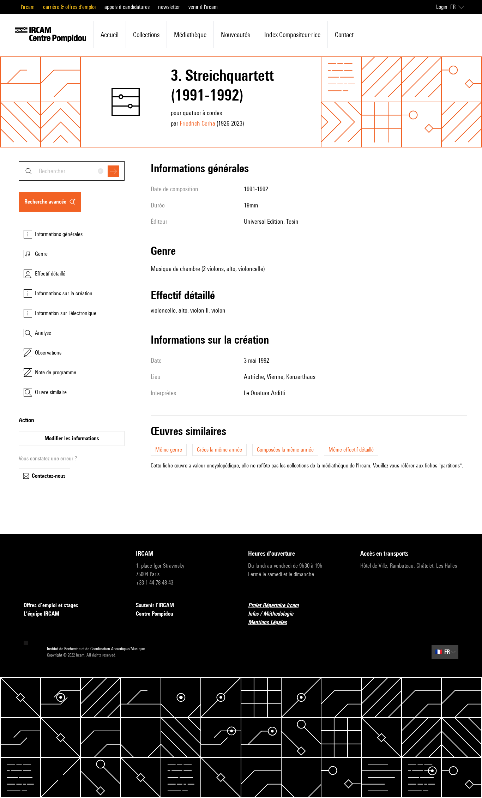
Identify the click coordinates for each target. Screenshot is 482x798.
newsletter (169, 7)
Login (441, 7)
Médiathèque (190, 34)
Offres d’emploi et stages (51, 605)
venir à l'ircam (203, 7)
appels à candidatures (127, 7)
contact (344, 34)
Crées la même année (219, 449)
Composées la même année (285, 449)
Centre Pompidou (154, 613)
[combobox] (72, 171)
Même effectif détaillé (351, 449)
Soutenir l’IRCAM (155, 605)
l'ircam (28, 7)
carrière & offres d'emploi (69, 7)
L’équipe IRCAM (41, 613)
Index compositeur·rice (292, 34)
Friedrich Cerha (197, 123)
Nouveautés (235, 34)
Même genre (168, 449)
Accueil (110, 34)
